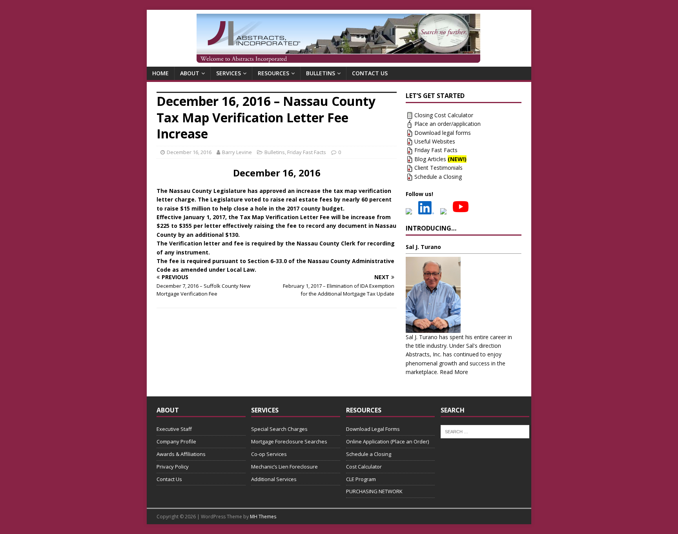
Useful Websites (434, 141)
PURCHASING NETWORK (374, 491)
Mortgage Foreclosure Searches (289, 441)
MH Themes (263, 516)
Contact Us (370, 73)
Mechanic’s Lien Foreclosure (284, 466)
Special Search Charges (279, 428)
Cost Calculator (364, 466)
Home (160, 73)
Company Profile (176, 441)
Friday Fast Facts (306, 152)
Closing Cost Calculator (443, 115)
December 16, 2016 (189, 152)
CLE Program (361, 479)
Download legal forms (442, 132)
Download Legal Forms (373, 428)
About (189, 73)
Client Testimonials (438, 167)
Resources (273, 73)
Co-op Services (269, 454)
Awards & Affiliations (181, 454)
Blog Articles (440, 159)
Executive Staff (174, 428)
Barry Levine (237, 152)
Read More (454, 372)
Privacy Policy (173, 466)
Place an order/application (447, 123)
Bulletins (320, 73)
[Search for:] (485, 431)
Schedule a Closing (438, 176)
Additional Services (274, 479)
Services (228, 73)
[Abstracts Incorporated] (338, 38)
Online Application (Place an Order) (387, 441)
